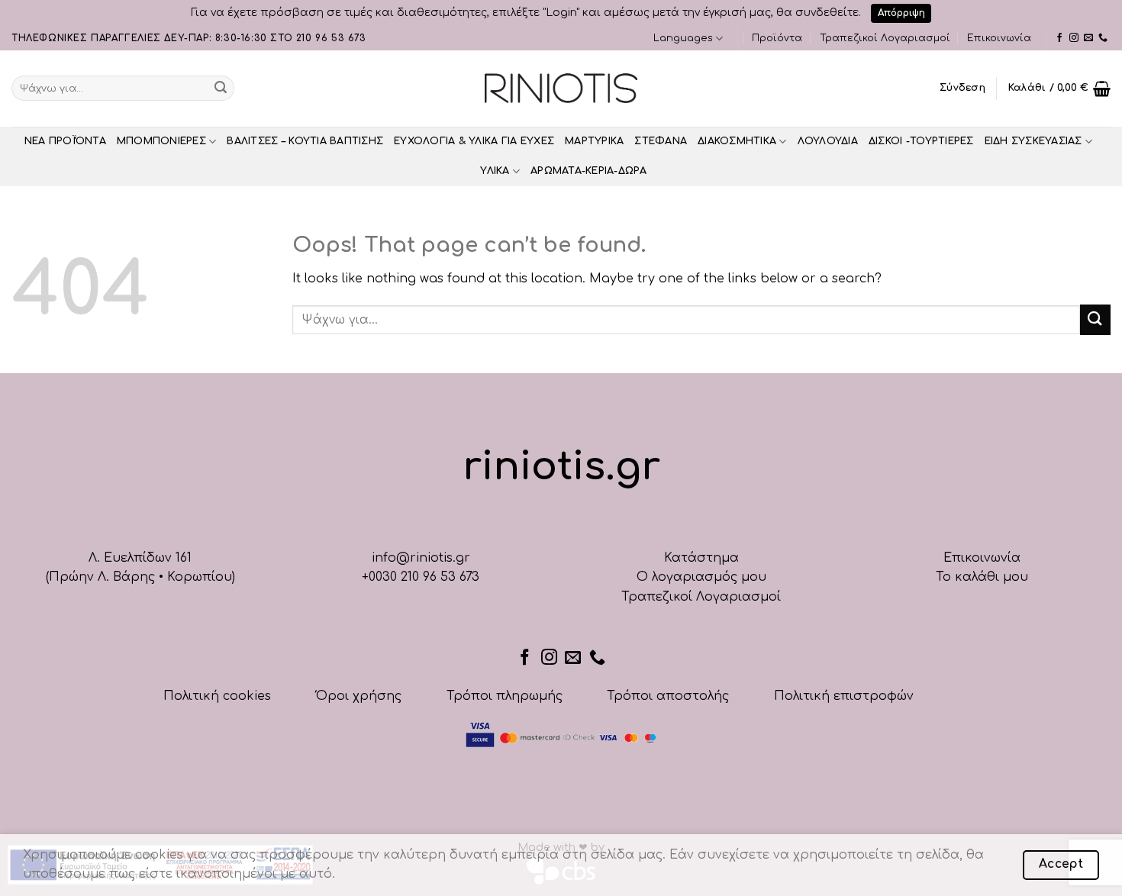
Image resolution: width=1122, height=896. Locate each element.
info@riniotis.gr (421, 558)
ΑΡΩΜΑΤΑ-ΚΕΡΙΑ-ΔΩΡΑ (588, 171)
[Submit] (221, 89)
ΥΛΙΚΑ (494, 171)
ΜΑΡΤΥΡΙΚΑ (594, 141)
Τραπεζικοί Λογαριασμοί (885, 38)
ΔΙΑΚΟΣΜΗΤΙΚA (737, 141)
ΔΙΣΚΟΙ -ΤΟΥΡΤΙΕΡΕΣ (921, 141)
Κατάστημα (701, 558)
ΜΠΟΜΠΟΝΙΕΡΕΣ (161, 141)
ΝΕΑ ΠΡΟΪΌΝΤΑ (65, 141)
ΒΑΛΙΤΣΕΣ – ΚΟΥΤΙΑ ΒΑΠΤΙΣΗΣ (305, 141)
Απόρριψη (901, 13)
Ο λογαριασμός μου (701, 577)
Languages (683, 38)
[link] (1059, 38)
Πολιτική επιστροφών (844, 696)
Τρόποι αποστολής (668, 696)
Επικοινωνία (999, 38)
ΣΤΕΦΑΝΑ (660, 141)
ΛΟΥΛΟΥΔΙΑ (828, 141)
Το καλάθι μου (982, 577)
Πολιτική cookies (217, 696)
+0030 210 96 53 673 (420, 577)
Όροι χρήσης (358, 696)
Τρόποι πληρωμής (505, 696)
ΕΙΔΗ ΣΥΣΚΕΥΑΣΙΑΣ (1033, 141)
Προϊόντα (777, 38)
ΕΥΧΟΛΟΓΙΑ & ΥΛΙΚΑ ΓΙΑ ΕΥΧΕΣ (474, 141)
